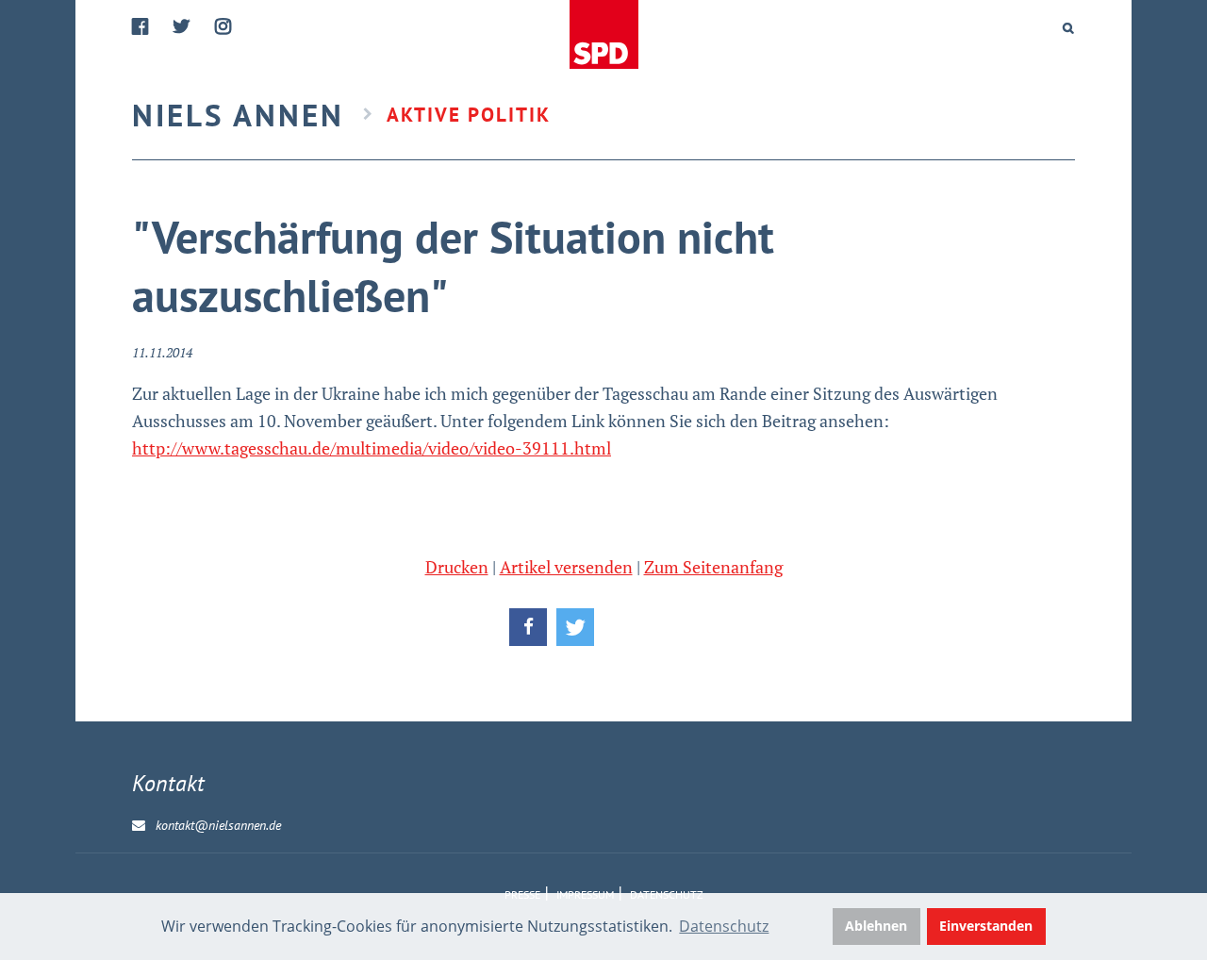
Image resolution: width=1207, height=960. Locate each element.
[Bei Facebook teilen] (528, 627)
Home (605, 35)
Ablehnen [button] (876, 926)
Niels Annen (238, 114)
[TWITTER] (182, 27)
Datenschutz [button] (724, 926)
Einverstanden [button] (986, 926)
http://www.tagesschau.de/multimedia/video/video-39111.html (371, 448)
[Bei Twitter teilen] (575, 627)
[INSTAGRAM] (224, 27)
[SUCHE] (1069, 28)
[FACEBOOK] (141, 27)
